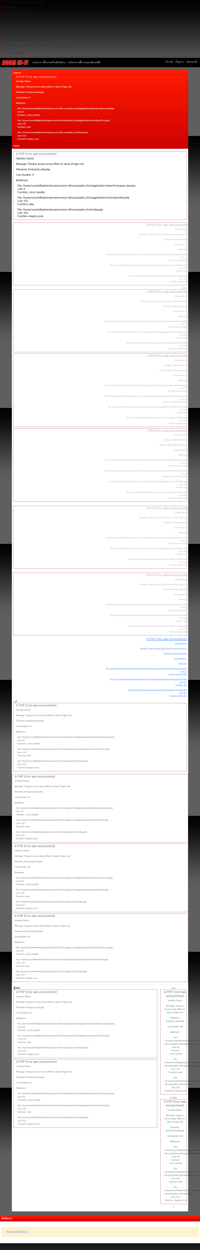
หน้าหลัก (169, 61)
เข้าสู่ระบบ (179, 61)
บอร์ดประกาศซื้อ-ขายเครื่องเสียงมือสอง (49, 62)
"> (14, 701)
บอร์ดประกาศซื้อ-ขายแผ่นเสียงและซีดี (84, 62)
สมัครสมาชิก (191, 61)
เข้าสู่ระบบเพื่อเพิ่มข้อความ (17, 1231)
